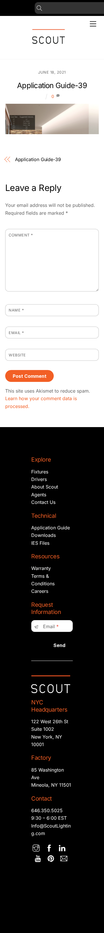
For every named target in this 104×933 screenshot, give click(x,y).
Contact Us (43, 502)
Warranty (41, 568)
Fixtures (39, 472)
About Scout (44, 487)
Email (16, 333)
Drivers (39, 479)
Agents (38, 495)
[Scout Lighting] (48, 48)
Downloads (43, 535)
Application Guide (50, 528)
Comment (21, 235)
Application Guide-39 (52, 85)
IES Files (40, 543)
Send (59, 645)
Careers (39, 591)
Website (17, 355)
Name (16, 310)
